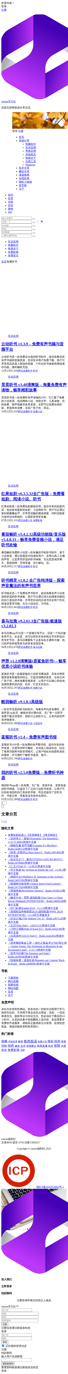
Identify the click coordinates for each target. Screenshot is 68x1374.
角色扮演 (30, 1041)
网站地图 (13, 988)
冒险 (57, 1045)
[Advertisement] (34, 298)
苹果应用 (30, 151)
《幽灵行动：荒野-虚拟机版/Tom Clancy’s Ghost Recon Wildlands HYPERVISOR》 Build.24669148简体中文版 (37, 901)
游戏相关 (30, 154)
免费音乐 (13, 255)
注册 (4, 9)
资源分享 (24, 140)
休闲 (57, 1041)
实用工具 (30, 161)
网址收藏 (13, 981)
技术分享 (24, 167)
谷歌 (10, 201)
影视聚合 (31, 1046)
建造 (17, 1045)
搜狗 (10, 208)
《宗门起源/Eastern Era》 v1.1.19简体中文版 (33, 908)
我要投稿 (13, 984)
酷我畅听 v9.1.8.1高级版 (22, 702)
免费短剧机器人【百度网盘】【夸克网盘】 (33, 835)
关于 (21, 188)
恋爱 (63, 1046)
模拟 (50, 1041)
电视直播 (42, 1045)
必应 (10, 205)
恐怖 (4, 1045)
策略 (4, 1041)
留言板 (23, 185)
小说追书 (37, 723)
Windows (30, 164)
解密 (20, 1041)
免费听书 (27, 371)
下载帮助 (13, 977)
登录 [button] (4, 6)
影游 (50, 1046)
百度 (10, 198)
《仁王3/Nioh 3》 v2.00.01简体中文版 (29, 866)
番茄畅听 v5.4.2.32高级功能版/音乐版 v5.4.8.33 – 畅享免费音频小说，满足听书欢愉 (33, 539)
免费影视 (13, 252)
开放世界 (12, 1041)
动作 (11, 1045)
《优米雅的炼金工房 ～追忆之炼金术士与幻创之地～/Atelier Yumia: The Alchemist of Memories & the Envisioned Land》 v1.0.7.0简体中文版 (37, 946)
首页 (21, 137)
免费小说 (37, 411)
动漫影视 (24, 178)
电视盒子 (30, 158)
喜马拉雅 (37, 647)
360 (10, 212)
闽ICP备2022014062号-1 (50, 1186)
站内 (10, 194)
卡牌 (22, 1050)
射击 (4, 1050)
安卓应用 (30, 147)
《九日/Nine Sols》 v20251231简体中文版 (31, 925)
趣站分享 (24, 171)
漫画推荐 (24, 174)
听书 (35, 371)
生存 (23, 1045)
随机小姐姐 (25, 181)
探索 (63, 1041)
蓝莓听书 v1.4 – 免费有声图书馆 (29, 737)
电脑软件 (30, 144)
